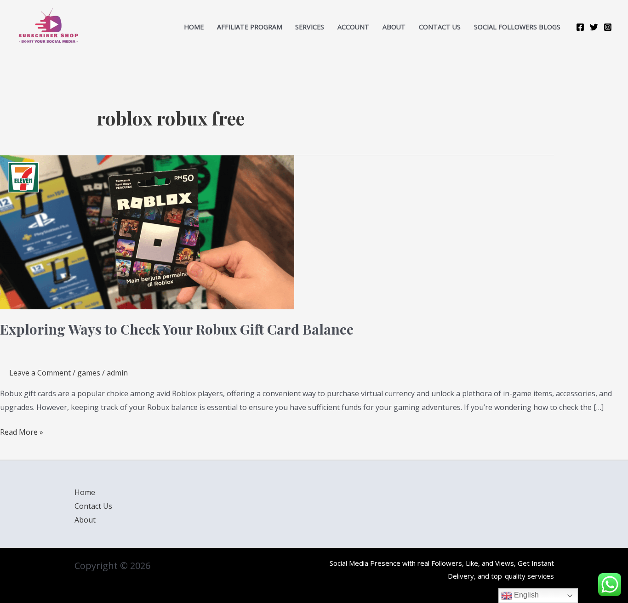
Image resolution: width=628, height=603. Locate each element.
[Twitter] (594, 27)
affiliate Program (249, 27)
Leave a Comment (40, 373)
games (88, 373)
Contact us (440, 27)
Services (309, 27)
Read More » (21, 431)
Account (353, 27)
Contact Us (93, 506)
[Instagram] (608, 27)
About (394, 27)
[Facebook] (580, 27)
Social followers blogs (517, 27)
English (525, 595)
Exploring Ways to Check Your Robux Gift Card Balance (177, 329)
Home (194, 27)
